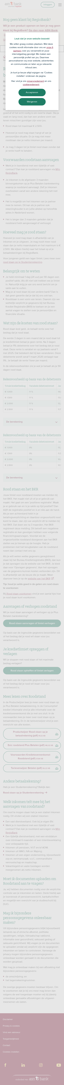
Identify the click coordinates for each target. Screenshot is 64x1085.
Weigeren (32, 101)
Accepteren (32, 92)
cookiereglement (31, 84)
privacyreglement (35, 81)
